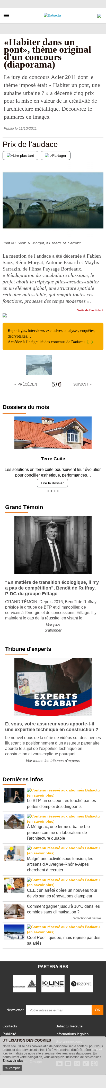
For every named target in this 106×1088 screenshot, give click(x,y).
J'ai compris (12, 1068)
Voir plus (53, 625)
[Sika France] (24, 983)
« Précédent (26, 384)
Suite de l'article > (90, 310)
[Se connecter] (99, 14)
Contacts (10, 1026)
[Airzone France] (81, 983)
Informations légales (72, 1034)
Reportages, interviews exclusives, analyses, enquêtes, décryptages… (51, 336)
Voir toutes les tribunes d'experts (53, 760)
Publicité (9, 1034)
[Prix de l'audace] (6, 228)
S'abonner (53, 630)
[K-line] (53, 983)
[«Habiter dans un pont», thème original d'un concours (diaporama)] (39, 365)
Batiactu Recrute (69, 1026)
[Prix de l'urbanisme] (99, 228)
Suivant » (82, 384)
